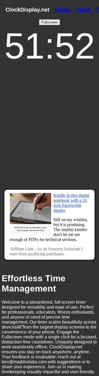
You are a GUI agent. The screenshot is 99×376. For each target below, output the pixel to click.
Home (62, 10)
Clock (83, 10)
